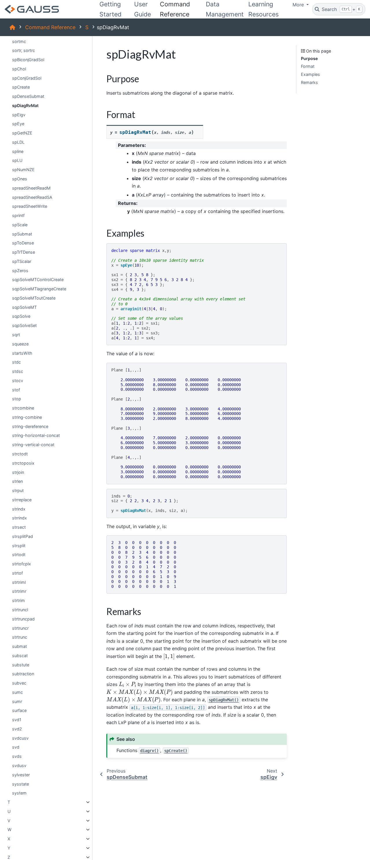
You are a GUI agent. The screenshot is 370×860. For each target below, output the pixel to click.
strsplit (18, 545)
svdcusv (20, 738)
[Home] (12, 27)
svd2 (17, 728)
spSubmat (22, 233)
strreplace (22, 499)
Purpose (309, 58)
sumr (17, 701)
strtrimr (19, 591)
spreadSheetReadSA (32, 197)
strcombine (23, 407)
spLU (17, 160)
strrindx (19, 517)
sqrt (16, 334)
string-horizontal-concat (36, 435)
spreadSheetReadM (31, 188)
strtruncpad (23, 618)
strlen (17, 481)
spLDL (18, 142)
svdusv (19, 765)
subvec (19, 682)
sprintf (18, 215)
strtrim (18, 600)
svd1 (16, 719)
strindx (18, 508)
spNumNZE (23, 169)
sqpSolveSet (24, 325)
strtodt (18, 554)
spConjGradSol (26, 78)
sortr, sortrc (23, 50)
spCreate (21, 87)
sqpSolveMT (24, 307)
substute (20, 664)
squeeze (20, 343)
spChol (19, 68)
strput (18, 490)
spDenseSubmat (28, 96)
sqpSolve (21, 316)
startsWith (22, 353)
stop (16, 398)
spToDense (23, 242)
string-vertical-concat (33, 444)
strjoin (18, 472)
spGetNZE (22, 132)
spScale (19, 224)
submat (19, 646)
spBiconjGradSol (28, 59)
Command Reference (50, 27)
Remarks (309, 82)
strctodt (20, 453)
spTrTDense (23, 252)
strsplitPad (22, 536)
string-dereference (30, 426)
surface (19, 710)
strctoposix (23, 463)
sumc (17, 692)
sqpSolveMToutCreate (34, 298)
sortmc (19, 41)
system (19, 792)
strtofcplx (21, 563)
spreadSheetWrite (29, 206)
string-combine (27, 417)
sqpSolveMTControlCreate (38, 279)
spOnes (19, 178)
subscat (20, 655)
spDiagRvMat (25, 105)
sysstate (20, 784)
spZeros (20, 270)
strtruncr (20, 628)
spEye (18, 123)
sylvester (21, 774)
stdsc (17, 371)
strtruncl (20, 609)
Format (307, 66)
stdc (16, 362)
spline (17, 151)
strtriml (19, 582)
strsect (19, 527)
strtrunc (19, 637)
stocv (17, 380)
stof (16, 389)
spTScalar (21, 261)
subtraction (23, 673)
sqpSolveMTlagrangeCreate (39, 288)
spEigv (18, 114)
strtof (17, 573)
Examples (310, 74)
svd (15, 747)
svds (17, 756)
